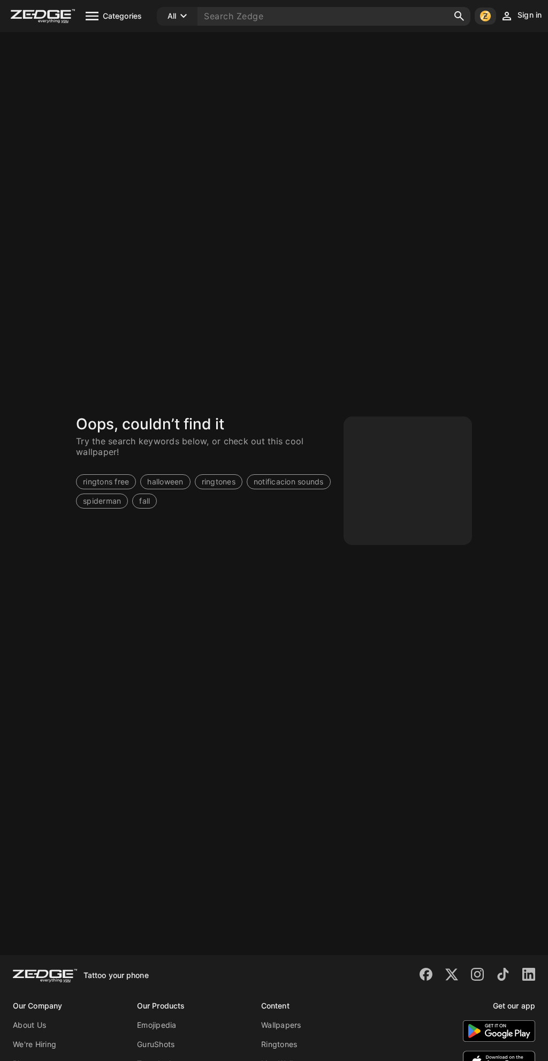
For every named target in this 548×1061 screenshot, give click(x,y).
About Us (29, 1024)
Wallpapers (281, 1024)
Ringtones (279, 1044)
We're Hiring (34, 1044)
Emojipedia (157, 1024)
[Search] (459, 16)
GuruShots (155, 1044)
